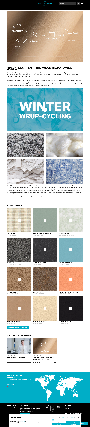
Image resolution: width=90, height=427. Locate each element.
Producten (68, 406)
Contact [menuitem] (45, 8)
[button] (12, 416)
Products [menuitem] (9, 8)
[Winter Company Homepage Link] (45, 3)
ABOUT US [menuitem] (17, 8)
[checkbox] (53, 417)
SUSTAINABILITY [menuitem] (26, 8)
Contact (68, 411)
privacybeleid (23, 421)
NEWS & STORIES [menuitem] (36, 8)
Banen (67, 408)
